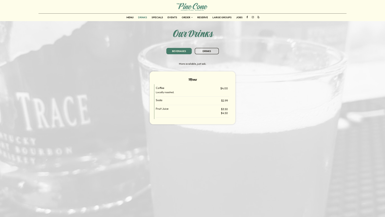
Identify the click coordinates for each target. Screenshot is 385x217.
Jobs (239, 17)
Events (172, 17)
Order (186, 17)
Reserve (202, 17)
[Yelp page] (258, 17)
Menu (130, 17)
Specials (157, 17)
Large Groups (222, 17)
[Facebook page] (247, 17)
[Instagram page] (252, 17)
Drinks (142, 17)
